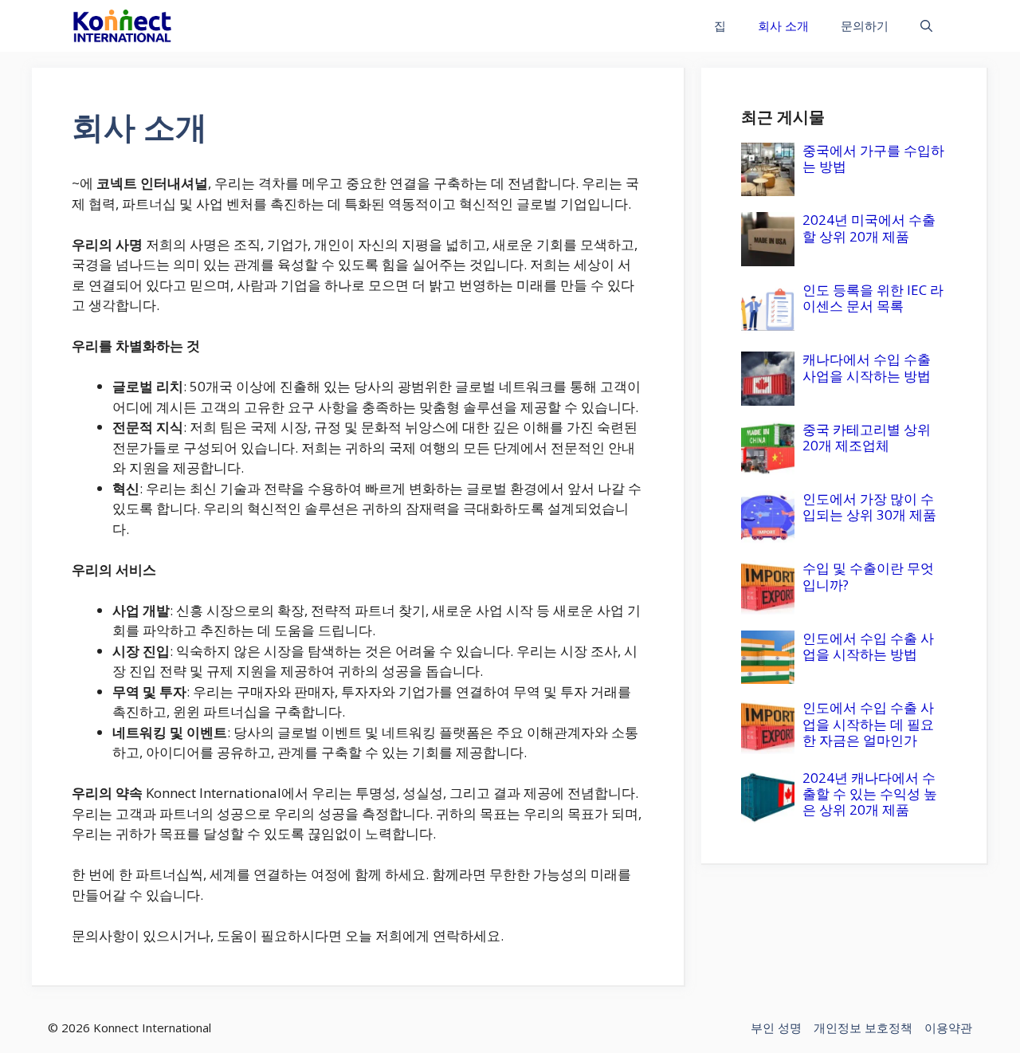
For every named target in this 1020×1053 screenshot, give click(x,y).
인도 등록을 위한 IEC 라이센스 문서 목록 (873, 298)
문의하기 (865, 25)
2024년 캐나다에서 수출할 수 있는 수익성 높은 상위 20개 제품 (869, 793)
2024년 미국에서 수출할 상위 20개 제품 (869, 227)
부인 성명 (776, 1027)
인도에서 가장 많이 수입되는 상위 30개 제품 (869, 506)
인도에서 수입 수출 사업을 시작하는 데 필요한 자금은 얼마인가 (868, 723)
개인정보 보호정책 (863, 1027)
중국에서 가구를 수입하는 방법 (873, 158)
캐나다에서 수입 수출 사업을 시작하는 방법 (866, 367)
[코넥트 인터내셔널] (122, 26)
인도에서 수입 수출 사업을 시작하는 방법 (868, 646)
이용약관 (948, 1027)
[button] (926, 26)
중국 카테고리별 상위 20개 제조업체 (866, 437)
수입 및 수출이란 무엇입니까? (868, 576)
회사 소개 (783, 25)
